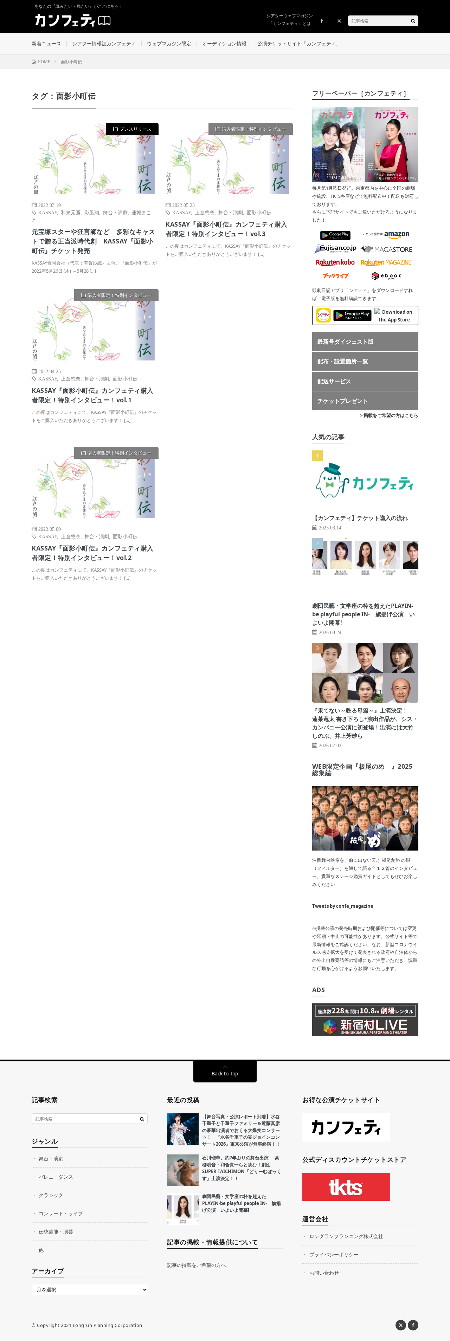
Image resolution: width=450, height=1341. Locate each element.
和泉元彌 (71, 212)
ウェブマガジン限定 (169, 43)
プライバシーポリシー (334, 1254)
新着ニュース (46, 43)
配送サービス (334, 381)
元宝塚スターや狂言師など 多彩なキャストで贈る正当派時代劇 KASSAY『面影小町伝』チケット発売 (93, 241)
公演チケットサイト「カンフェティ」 (299, 43)
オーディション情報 (224, 43)
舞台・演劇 (115, 212)
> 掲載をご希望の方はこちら (389, 415)
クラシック (51, 1195)
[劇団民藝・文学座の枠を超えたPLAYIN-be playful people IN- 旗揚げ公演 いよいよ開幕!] (183, 1209)
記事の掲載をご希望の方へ (196, 1265)
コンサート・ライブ (61, 1213)
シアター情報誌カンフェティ (104, 43)
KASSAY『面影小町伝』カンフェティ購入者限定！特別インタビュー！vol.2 (93, 553)
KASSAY (47, 212)
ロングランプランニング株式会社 (346, 1236)
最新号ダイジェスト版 (345, 341)
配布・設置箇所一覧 (342, 361)
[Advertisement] (229, 361)
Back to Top (225, 1073)
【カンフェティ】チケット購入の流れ (360, 518)
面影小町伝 (259, 212)
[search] (413, 20)
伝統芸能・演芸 (56, 1231)
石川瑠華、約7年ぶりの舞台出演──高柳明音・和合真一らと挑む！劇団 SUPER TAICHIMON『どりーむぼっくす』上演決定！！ (241, 1167)
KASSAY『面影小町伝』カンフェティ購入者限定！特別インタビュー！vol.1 (93, 395)
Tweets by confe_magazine (342, 906)
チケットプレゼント (342, 401)
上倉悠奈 (204, 212)
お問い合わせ (324, 1272)
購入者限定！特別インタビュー (254, 129)
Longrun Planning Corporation (107, 1325)
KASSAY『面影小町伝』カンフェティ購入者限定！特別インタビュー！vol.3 (227, 229)
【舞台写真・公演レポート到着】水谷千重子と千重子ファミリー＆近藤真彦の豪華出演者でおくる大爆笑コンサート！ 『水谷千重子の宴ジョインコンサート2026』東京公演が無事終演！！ (241, 1130)
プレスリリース (136, 129)
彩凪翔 (91, 212)
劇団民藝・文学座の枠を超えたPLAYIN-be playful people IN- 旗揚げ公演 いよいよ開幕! (363, 614)
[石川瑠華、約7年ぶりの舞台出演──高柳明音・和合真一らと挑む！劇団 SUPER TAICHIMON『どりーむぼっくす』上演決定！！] (183, 1170)
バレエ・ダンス (56, 1176)
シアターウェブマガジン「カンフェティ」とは (289, 19)
